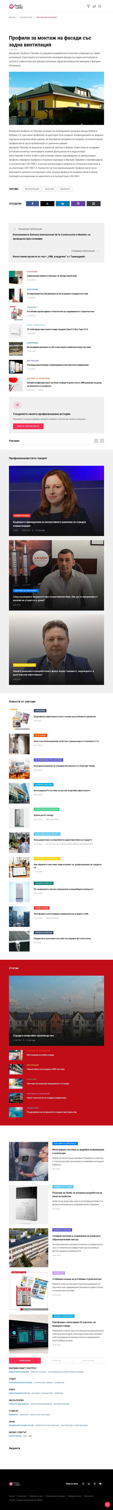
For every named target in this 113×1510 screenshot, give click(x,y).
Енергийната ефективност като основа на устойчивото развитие (65, 716)
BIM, (25, 1436)
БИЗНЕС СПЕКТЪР (17, 1432)
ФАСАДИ (49, 189)
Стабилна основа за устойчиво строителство (77, 1279)
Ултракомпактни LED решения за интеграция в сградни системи (57, 293)
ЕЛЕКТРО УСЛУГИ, (39, 1372)
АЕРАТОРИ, (24, 1415)
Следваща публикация (83, 251)
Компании (24, 1361)
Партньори (88, 1361)
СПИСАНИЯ (32, 307)
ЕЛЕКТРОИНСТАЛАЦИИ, (19, 1372)
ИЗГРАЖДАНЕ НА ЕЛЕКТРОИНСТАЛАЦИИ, (66, 1372)
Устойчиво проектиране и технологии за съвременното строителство (60, 311)
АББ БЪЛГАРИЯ (16, 1400)
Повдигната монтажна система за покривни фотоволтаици (62, 938)
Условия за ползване (55, 1496)
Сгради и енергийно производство (33, 1035)
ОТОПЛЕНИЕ (32, 272)
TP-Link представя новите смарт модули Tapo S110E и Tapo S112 (57, 329)
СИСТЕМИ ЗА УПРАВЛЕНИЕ (38, 378)
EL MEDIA (38, 1500)
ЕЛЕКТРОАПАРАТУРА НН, (19, 1393)
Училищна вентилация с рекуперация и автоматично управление (58, 365)
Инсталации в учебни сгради (40, 1055)
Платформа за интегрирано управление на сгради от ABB (61, 914)
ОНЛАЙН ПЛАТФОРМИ (63, 1316)
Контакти (89, 1496)
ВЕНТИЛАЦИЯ (32, 189)
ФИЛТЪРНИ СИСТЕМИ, (40, 1415)
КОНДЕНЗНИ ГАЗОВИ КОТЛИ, (21, 1425)
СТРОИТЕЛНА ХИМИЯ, (43, 1383)
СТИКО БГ (13, 1411)
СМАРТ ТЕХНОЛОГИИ (36, 325)
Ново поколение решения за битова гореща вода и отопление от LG (66, 741)
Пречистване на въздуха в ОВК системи (46, 1069)
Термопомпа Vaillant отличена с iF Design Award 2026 (52, 276)
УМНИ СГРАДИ (41, 908)
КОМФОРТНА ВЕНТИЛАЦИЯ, (47, 1425)
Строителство (26, 17)
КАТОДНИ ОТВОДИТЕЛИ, (42, 1393)
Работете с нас (36, 1496)
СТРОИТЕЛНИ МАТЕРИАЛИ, (21, 1383)
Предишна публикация (30, 229)
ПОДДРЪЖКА (33, 1108)
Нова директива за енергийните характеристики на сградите (63, 840)
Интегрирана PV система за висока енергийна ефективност (62, 790)
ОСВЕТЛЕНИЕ (32, 289)
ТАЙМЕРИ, (59, 1393)
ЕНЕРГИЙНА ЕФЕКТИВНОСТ (47, 834)
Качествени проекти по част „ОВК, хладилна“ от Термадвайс (49, 256)
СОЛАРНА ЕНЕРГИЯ (43, 785)
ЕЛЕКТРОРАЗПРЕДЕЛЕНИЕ (46, 809)
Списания (22, 1496)
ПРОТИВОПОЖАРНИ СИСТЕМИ (48, 760)
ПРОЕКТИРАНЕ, (15, 1436)
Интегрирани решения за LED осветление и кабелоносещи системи (59, 347)
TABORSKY (65, 189)
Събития (56, 1361)
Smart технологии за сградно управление (46, 1098)
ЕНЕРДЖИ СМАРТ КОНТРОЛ (22, 1368)
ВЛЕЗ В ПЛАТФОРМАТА (28, 426)
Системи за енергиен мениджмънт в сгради (48, 1083)
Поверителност (75, 1496)
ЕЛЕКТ (12, 1389)
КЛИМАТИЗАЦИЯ (22, 516)
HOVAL (12, 1421)
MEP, (30, 1436)
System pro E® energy (43, 815)
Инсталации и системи (46, 17)
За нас (12, 1496)
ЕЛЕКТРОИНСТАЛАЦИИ (24, 665)
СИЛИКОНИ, (59, 1383)
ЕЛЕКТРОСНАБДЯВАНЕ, (19, 1404)
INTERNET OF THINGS (63, 1187)
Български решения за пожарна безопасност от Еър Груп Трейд (64, 766)
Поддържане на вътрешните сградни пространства (51, 1112)
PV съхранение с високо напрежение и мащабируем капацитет (63, 889)
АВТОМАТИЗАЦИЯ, (61, 1404)
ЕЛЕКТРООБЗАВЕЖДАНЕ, (41, 1404)
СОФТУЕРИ (32, 1079)
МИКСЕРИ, (13, 1415)
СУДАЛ (12, 1379)
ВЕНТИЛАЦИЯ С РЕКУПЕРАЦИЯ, (74, 1425)
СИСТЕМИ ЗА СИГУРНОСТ (26, 591)
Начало (12, 17)
